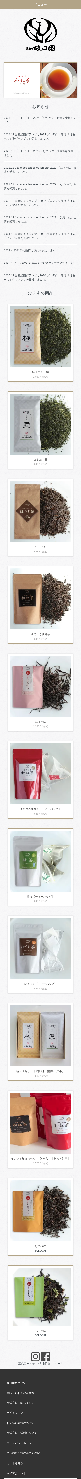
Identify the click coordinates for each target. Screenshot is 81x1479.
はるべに (40, 721)
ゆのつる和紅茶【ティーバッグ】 (40, 809)
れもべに (40, 1330)
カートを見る (15, 1463)
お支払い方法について (20, 1423)
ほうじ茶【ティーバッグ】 (40, 983)
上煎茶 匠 (40, 459)
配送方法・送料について (22, 1432)
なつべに (40, 1246)
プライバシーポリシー (20, 1443)
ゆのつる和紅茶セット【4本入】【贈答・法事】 (40, 1158)
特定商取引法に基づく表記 (23, 1453)
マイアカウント (16, 1473)
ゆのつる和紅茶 (40, 634)
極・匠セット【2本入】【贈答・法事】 (40, 1071)
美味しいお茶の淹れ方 (20, 1393)
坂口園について (16, 1383)
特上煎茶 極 (40, 372)
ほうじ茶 (40, 547)
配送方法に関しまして (20, 1402)
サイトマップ (15, 1412)
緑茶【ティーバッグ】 (40, 896)
